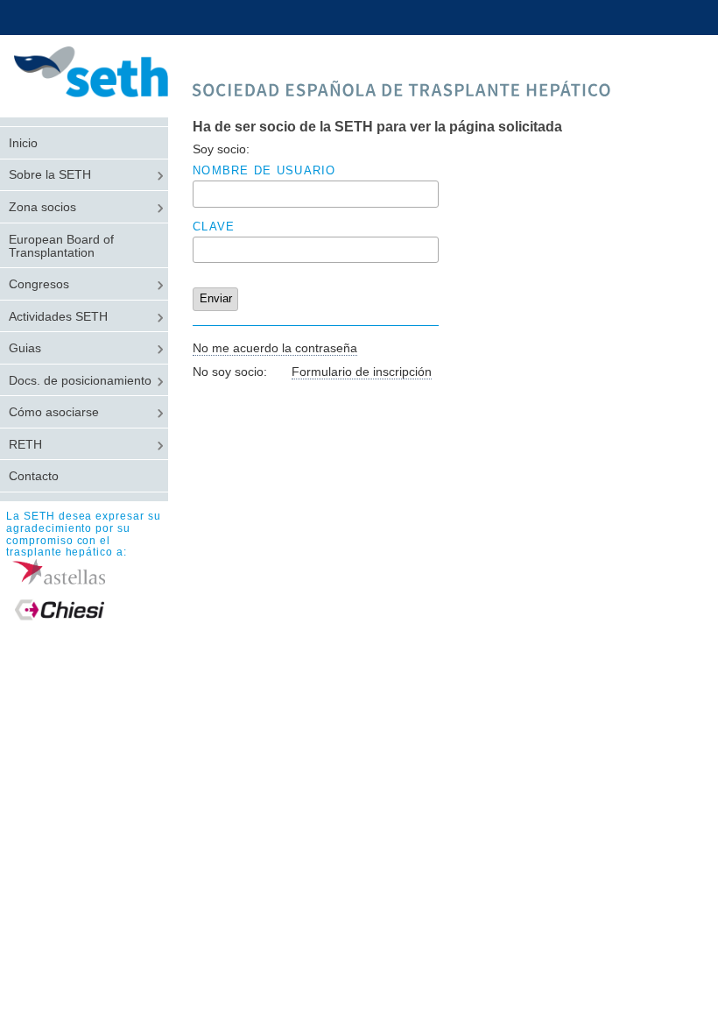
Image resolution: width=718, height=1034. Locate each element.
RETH (25, 444)
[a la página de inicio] (100, 92)
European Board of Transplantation (61, 246)
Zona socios (42, 207)
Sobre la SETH (50, 174)
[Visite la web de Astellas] (87, 571)
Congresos (39, 284)
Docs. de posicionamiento (80, 380)
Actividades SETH (58, 316)
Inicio (23, 143)
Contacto (34, 476)
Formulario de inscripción (362, 372)
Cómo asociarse (54, 412)
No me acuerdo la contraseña (275, 348)
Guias (25, 348)
